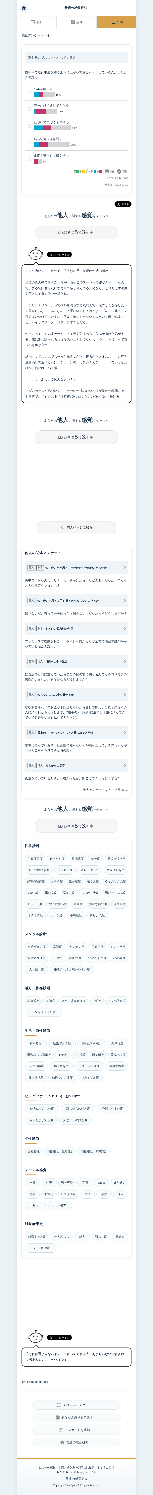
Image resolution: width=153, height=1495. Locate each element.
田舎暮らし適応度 (39, 1054)
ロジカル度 (64, 870)
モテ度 (62, 1054)
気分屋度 (75, 881)
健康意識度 (116, 1066)
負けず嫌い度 (98, 904)
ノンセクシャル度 (44, 1012)
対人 (36, 1205)
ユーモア (60, 1205)
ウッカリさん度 (115, 881)
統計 (36, 22)
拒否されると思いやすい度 (72, 969)
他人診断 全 (76, 231)
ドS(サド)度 (97, 915)
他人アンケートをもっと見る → (105, 790)
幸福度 (57, 946)
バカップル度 (90, 1077)
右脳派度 (33, 1000)
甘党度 (96, 1000)
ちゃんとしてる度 (41, 1120)
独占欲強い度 (58, 904)
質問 (116, 22)
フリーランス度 (88, 1066)
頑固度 (78, 904)
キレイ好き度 (116, 870)
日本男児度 (35, 1077)
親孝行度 (117, 1043)
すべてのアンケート (74, 1405)
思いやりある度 (115, 892)
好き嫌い (119, 1182)
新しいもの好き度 (78, 1108)
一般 (32, 1182)
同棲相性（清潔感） (94, 1151)
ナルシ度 (56, 915)
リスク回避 (68, 1194)
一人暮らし (61, 1236)
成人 (82, 1236)
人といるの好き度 (75, 1120)
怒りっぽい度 (90, 870)
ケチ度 (95, 858)
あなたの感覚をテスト (74, 1417)
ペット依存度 (41, 1248)
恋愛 (104, 1194)
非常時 (48, 1194)
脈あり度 (101, 1236)
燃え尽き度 (61, 1066)
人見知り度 (36, 969)
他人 (50, 35)
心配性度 (75, 958)
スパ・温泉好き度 (73, 1000)
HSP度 (57, 958)
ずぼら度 (33, 892)
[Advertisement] (76, 481)
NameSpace (71, 1485)
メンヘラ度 (117, 946)
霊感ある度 (118, 1054)
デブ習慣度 (36, 1066)
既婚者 (120, 1236)
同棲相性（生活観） (60, 1151)
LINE (101, 1182)
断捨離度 (98, 1054)
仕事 (49, 1182)
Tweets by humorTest (35, 1381)
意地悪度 (78, 858)
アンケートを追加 (74, 1430)
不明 (85, 1182)
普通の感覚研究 (76, 8)
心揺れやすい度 (112, 1108)
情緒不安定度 (97, 958)
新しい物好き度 (38, 870)
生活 (87, 1194)
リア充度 (80, 1054)
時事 (32, 1194)
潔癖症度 (97, 946)
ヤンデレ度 (76, 946)
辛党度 (50, 1000)
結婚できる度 (62, 1043)
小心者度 (119, 958)
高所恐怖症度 (37, 958)
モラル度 (93, 881)
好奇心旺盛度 (36, 881)
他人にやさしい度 (42, 1108)
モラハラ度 (34, 904)
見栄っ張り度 (116, 858)
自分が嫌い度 (37, 946)
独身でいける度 (62, 1077)
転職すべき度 (37, 1236)
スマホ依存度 (117, 1000)
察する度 (36, 1043)
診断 (76, 22)
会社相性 (34, 1151)
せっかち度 (57, 858)
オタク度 (57, 881)
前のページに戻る (76, 527)
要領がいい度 (91, 1043)
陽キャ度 (69, 892)
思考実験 (67, 1182)
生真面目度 (35, 858)
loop (87, 171)
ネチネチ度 (35, 915)
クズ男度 (120, 904)
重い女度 (51, 892)
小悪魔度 (76, 915)
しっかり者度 (90, 892)
